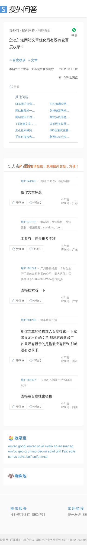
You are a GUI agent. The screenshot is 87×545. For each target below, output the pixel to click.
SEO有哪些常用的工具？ (61, 104)
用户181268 (28, 320)
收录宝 (20, 438)
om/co (13, 451)
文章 (34, 60)
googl (22, 446)
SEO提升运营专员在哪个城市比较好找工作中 (26, 104)
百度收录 (19, 60)
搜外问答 (28, 30)
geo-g (23, 451)
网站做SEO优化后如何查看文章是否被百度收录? (26, 117)
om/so (13, 446)
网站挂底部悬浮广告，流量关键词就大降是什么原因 (61, 117)
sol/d (41, 446)
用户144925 (28, 181)
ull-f (59, 451)
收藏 (53, 202)
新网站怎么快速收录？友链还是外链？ (61, 136)
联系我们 (15, 540)
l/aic (65, 451)
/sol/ (29, 456)
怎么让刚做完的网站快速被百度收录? (26, 130)
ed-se (58, 446)
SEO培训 (38, 514)
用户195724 (28, 268)
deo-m (43, 451)
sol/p (36, 456)
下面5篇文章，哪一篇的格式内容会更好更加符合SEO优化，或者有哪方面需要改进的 (26, 123)
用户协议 (28, 540)
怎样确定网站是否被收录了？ (61, 110)
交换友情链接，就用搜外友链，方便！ (51, 166)
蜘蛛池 (20, 475)
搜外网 (14, 30)
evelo (49, 446)
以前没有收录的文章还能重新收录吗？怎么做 (61, 123)
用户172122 (28, 222)
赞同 (20, 202)
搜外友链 (74, 514)
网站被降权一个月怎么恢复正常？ (26, 110)
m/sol (44, 456)
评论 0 (37, 202)
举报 (16, 86)
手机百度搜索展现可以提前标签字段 (26, 136)
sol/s (72, 451)
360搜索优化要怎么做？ (61, 130)
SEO (19, 9)
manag (68, 446)
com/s (13, 456)
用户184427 (28, 380)
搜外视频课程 (20, 514)
